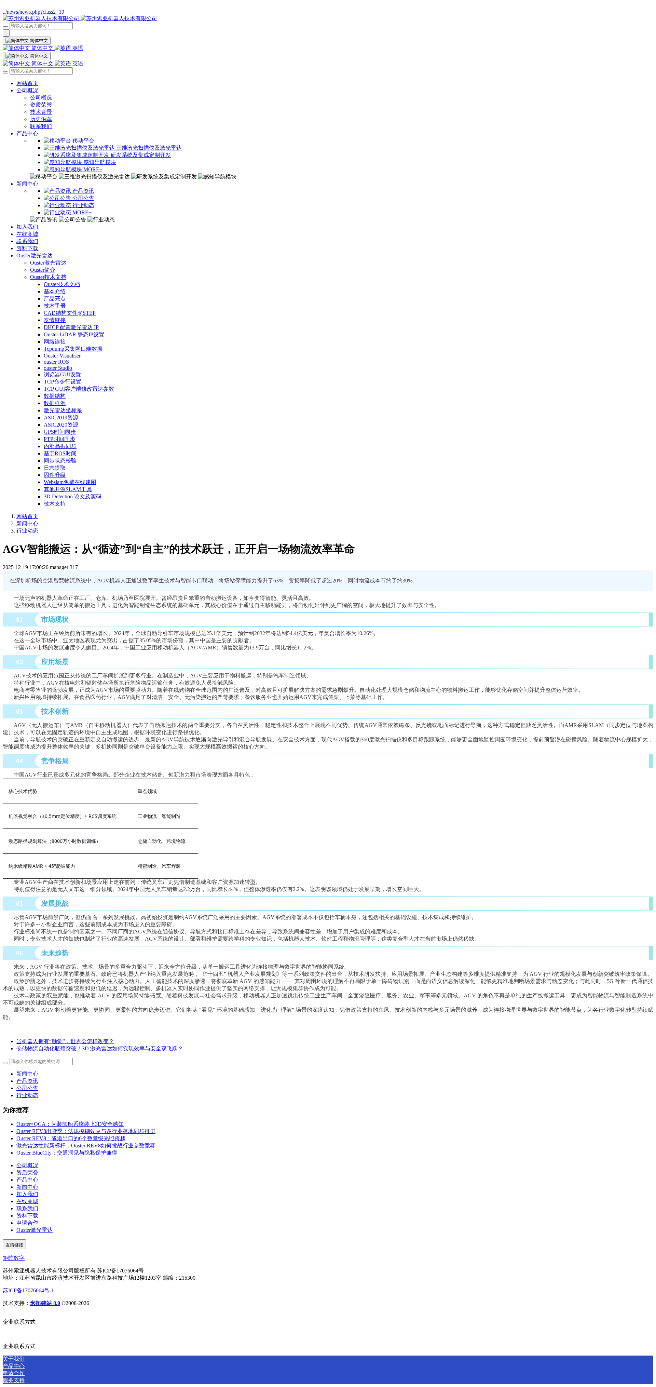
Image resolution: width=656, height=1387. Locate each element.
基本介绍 (55, 291)
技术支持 (55, 504)
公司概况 (27, 90)
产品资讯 (27, 1081)
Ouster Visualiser (62, 356)
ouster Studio (58, 368)
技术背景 (41, 112)
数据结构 (55, 396)
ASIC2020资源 (61, 425)
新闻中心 (27, 184)
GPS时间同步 (60, 432)
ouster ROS (56, 362)
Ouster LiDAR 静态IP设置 (74, 334)
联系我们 (41, 126)
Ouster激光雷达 (34, 255)
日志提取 (55, 468)
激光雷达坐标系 (63, 410)
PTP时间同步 (59, 439)
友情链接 (55, 320)
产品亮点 (55, 298)
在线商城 (27, 234)
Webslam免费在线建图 (70, 482)
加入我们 (27, 227)
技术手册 (55, 306)
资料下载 (27, 248)
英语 (77, 48)
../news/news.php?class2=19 (33, 12)
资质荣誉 (41, 105)
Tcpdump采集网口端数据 (73, 349)
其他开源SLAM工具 (68, 489)
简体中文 (42, 48)
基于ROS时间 (60, 453)
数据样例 (55, 403)
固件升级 (55, 475)
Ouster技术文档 (48, 277)
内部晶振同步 (60, 446)
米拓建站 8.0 (45, 1303)
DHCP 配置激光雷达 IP (71, 327)
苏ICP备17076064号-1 (28, 1290)
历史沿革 (41, 119)
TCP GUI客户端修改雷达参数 (79, 389)
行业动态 (27, 531)
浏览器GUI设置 (62, 374)
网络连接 (55, 342)
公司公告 (27, 1088)
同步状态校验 (60, 460)
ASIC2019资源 (61, 417)
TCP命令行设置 (62, 382)
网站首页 (27, 83)
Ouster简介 (42, 270)
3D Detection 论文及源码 (72, 496)
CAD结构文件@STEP (70, 313)
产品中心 (27, 133)
